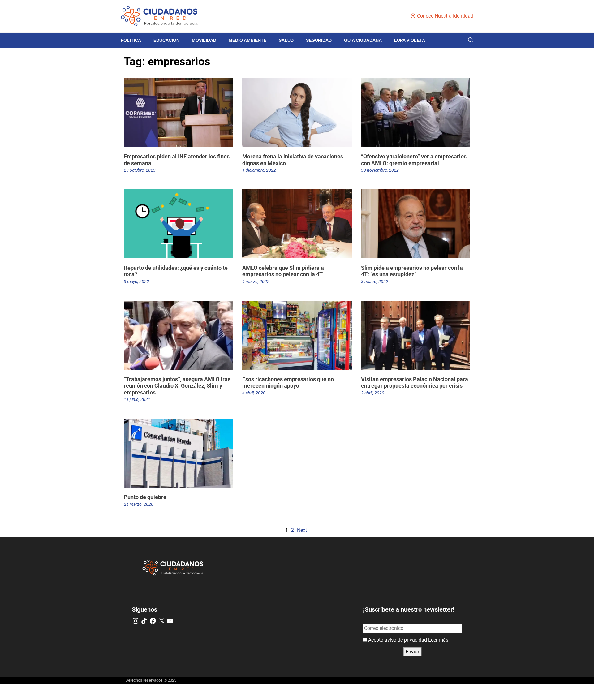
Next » (304, 530)
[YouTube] (170, 621)
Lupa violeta (409, 40)
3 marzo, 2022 (374, 281)
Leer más (438, 640)
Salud (286, 40)
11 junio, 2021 (137, 399)
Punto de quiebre (145, 497)
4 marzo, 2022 (255, 281)
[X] (161, 621)
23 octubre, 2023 (140, 170)
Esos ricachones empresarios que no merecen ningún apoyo (288, 382)
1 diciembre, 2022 (259, 170)
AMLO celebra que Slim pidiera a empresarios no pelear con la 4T (283, 271)
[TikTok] (144, 621)
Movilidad (204, 40)
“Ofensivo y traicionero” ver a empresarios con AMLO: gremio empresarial (414, 159)
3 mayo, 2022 (136, 281)
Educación (166, 40)
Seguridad (319, 40)
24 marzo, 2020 (138, 504)
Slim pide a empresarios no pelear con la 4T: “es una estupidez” (412, 271)
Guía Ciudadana (363, 40)
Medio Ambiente (247, 40)
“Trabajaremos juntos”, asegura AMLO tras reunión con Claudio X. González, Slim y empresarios (177, 386)
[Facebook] (153, 621)
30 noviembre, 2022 (380, 170)
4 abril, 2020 (253, 392)
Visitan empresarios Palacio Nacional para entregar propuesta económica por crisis (414, 382)
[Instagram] (135, 621)
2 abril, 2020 (372, 392)
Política (131, 40)
